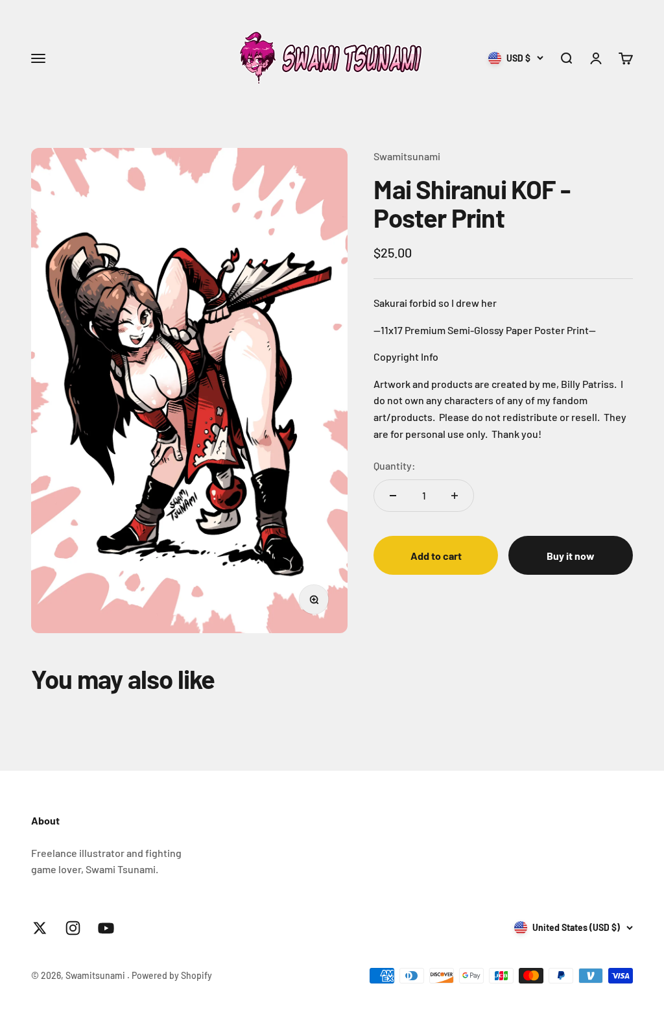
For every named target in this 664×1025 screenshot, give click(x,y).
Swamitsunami (407, 156)
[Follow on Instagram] (73, 928)
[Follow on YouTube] (106, 928)
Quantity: (395, 465)
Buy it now (571, 555)
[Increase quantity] (454, 495)
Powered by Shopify (172, 975)
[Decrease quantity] (393, 495)
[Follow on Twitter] (40, 928)
